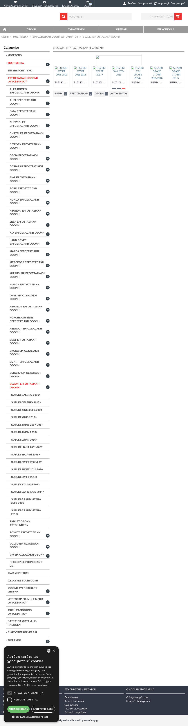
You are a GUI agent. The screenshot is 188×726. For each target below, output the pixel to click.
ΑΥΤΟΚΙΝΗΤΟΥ (118, 93)
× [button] (53, 650)
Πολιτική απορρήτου (75, 712)
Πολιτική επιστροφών (75, 708)
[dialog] (31, 684)
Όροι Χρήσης (71, 705)
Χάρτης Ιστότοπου (74, 701)
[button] (31, 717)
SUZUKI (58, 93)
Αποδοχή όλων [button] (18, 709)
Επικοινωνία (71, 697)
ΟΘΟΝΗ (99, 93)
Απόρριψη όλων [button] (43, 709)
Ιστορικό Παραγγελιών (138, 701)
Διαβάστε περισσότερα (36, 685)
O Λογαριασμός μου (137, 697)
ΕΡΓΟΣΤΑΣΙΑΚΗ (79, 93)
